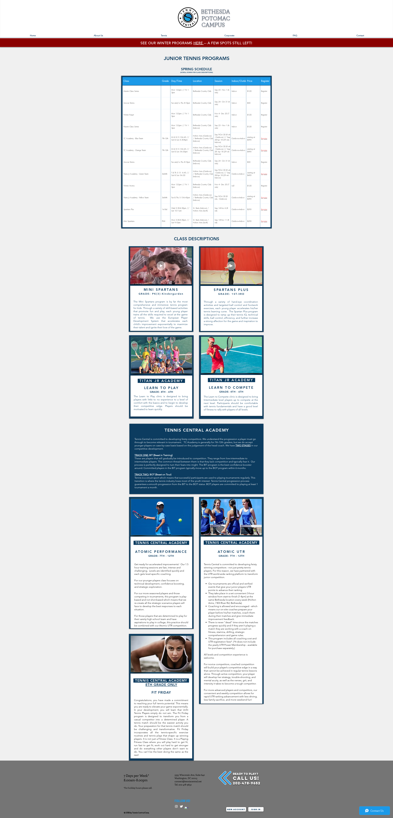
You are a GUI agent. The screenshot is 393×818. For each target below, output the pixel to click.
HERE (198, 43)
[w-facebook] (186, 808)
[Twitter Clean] (181, 806)
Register (264, 138)
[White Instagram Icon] (176, 806)
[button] (164, 36)
